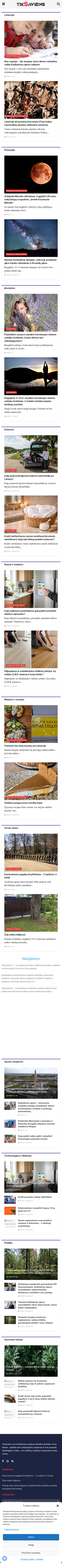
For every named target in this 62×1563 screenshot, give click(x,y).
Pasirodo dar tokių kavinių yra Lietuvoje (25, 746)
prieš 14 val (13, 1277)
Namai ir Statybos (16, 605)
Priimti (31, 1537)
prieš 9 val (10, 946)
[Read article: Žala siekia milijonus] (31, 913)
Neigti (31, 1545)
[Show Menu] (3, 4)
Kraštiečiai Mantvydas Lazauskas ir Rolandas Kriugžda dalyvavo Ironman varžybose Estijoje (36, 1124)
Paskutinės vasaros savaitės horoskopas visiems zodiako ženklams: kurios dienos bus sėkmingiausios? (30, 337)
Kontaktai (39, 1559)
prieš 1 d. (10, 214)
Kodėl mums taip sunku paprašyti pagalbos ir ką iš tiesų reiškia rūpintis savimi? (36, 1399)
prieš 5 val (10, 889)
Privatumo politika (27, 1559)
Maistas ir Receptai (16, 740)
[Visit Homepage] (31, 4)
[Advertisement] (31, 1020)
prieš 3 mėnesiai (26, 1326)
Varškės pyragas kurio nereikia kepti (23, 803)
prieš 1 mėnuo (12, 686)
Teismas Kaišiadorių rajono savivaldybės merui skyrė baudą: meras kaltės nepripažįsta (37, 1305)
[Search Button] (58, 4)
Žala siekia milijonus (14, 934)
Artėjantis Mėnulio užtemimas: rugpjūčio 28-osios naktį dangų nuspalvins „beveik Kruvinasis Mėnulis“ (30, 199)
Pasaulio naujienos (16, 191)
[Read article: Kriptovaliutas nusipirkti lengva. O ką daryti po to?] (10, 1211)
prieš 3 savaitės (26, 1405)
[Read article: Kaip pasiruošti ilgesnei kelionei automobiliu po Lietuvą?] (31, 454)
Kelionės (11, 470)
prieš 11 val (11, 76)
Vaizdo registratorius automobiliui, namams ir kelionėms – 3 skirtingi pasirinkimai (35, 1223)
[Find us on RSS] (13, 1461)
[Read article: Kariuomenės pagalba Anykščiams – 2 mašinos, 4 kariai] (31, 853)
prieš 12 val (11, 137)
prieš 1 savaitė (12, 416)
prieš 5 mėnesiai (12, 551)
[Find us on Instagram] (7, 1461)
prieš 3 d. (10, 353)
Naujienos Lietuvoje (17, 56)
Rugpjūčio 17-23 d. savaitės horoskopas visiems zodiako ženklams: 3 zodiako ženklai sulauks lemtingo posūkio (29, 401)
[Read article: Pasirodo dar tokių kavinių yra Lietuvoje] (31, 724)
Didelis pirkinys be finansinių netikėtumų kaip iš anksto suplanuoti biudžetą (36, 1384)
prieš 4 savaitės (12, 491)
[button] (57, 1505)
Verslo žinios (14, 869)
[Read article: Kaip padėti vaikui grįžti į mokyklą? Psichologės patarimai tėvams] (10, 1139)
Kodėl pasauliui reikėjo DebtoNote (35, 1197)
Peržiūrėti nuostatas (31, 1553)
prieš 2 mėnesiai (26, 1201)
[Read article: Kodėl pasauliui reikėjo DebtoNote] (10, 1200)
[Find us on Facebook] (3, 1461)
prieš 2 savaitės (12, 275)
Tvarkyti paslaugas (11, 1529)
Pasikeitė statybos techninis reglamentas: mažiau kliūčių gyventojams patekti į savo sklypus (35, 1320)
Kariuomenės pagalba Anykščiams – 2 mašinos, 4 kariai (27, 1475)
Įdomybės (11, 329)
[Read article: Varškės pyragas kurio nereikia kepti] (31, 781)
